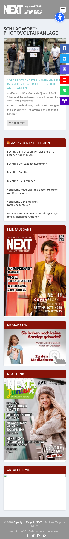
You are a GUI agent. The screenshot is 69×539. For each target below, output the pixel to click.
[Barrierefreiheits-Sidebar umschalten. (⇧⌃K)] (60, 17)
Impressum (53, 531)
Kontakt (14, 531)
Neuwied (40, 96)
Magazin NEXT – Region (30, 143)
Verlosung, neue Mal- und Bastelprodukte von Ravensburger (32, 191)
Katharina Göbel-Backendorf (25, 93)
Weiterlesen (17, 123)
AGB (23, 531)
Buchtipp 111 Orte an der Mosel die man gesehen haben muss (31, 153)
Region (49, 96)
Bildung (22, 96)
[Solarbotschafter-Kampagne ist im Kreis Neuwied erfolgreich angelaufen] (35, 56)
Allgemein (12, 96)
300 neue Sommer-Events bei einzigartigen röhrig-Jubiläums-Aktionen (33, 215)
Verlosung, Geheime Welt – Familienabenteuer (23, 203)
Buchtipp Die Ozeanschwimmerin (27, 163)
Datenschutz (36, 531)
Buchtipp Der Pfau (18, 172)
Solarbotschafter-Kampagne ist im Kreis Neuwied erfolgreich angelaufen (34, 84)
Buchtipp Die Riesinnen (21, 181)
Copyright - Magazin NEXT (27, 522)
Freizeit (30, 96)
